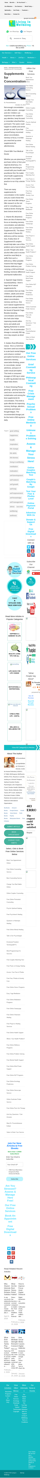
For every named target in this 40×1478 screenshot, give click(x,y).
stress (12, 507)
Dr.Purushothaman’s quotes (31, 780)
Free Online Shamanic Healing (29, 230)
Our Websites (8, 6)
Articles (29, 62)
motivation (14, 471)
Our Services (18, 6)
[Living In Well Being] (20, 25)
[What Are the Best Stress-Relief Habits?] (14, 1279)
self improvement (16, 493)
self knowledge (15, 498)
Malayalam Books (15, 818)
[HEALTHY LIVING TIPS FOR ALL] (14, 662)
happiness (14, 435)
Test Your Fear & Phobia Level (31, 495)
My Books (7, 808)
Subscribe (14, 1179)
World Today (28, 6)
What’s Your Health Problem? (16, 1039)
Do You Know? (21, 2)
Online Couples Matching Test (31, 471)
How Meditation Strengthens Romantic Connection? (16, 1342)
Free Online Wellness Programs (29, 258)
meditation (14, 466)
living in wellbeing (17, 462)
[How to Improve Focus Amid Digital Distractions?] (21, 1279)
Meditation (31, 57)
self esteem (14, 480)
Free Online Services (16, 1397)
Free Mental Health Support (15, 1060)
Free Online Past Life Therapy (16, 1108)
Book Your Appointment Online (30, 80)
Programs (8, 1394)
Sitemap (22, 1472)
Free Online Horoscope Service (29, 301)
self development (16, 475)
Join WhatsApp (14, 31)
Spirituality (8, 10)
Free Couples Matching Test (15, 960)
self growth (14, 484)
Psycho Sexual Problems (31, 408)
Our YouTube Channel (24, 1405)
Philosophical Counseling (31, 381)
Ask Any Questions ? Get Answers (31, 323)
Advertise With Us (31, 513)
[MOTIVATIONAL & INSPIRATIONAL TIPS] (14, 702)
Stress (12, 57)
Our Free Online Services (10, 1208)
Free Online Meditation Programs (29, 215)
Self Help (18, 53)
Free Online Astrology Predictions (29, 292)
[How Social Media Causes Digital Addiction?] (21, 1333)
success (20, 507)
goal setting (14, 431)
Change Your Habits (14, 841)
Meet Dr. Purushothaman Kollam (31, 331)
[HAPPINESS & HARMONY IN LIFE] (14, 642)
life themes (14, 458)
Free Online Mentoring (31, 421)
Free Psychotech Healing (14, 914)
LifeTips (21, 57)
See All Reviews (31, 697)
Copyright (16, 1411)
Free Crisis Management (31, 394)
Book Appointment (13, 833)
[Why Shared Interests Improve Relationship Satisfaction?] (7, 1279)
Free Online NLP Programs (15, 1075)
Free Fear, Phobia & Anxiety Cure (30, 193)
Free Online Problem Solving (15, 1054)
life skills (13, 453)
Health (4, 57)
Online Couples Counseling (15, 893)
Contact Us (16, 14)
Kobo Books (13, 813)
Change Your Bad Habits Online (30, 102)
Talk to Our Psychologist (14, 936)
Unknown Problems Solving (31, 434)
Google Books (14, 810)
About (8, 1400)
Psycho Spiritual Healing (14, 908)
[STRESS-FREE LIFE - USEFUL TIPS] (14, 722)
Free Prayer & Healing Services (30, 238)
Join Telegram (27, 31)
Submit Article (13, 826)
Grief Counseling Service (31, 368)
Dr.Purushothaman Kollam (31, 792)
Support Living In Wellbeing (24, 1416)
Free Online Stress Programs (16, 987)
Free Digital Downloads (10, 1230)
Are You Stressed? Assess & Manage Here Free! (10, 1193)
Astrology (16, 1401)
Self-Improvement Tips (15, 67)
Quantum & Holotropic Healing (29, 138)
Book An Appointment (10, 1218)
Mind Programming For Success (30, 167)
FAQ (7, 1402)
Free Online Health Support (15, 1032)
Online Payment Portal (30, 505)
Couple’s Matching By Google (31, 483)
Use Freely (16, 10)
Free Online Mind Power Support (29, 278)
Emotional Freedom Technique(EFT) (31, 159)
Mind (13, 62)
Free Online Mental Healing (15, 929)
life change (14, 449)
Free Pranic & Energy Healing (16, 966)
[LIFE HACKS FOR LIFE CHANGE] (14, 682)
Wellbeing (28, 53)
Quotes (21, 62)
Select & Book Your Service (15, 1132)
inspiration (14, 444)
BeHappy (5, 62)
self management (16, 502)
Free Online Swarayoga (14, 1008)
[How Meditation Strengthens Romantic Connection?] (14, 1333)
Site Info (12, 2)
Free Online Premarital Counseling (29, 116)
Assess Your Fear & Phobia (15, 972)
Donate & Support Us (31, 522)
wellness (13, 515)
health (12, 440)
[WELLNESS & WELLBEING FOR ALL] (14, 742)
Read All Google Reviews (31, 703)
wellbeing (13, 511)
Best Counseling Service (14, 878)
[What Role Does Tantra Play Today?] (7, 1333)
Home (6, 2)
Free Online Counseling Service (29, 88)
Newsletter (8, 1391)
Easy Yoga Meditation (13, 993)
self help (13, 489)
